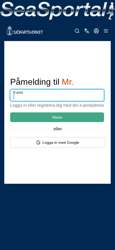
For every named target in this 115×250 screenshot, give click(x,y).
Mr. (68, 82)
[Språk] (86, 31)
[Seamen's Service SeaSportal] (57, 10)
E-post (18, 92)
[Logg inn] (96, 31)
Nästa (57, 117)
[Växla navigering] (106, 31)
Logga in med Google (61, 142)
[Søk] (77, 31)
